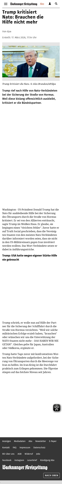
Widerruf (29, 454)
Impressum (25, 447)
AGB (20, 454)
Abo (42, 4)
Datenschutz (39, 447)
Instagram (19, 460)
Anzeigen (6, 441)
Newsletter (40, 441)
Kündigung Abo (47, 460)
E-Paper (52, 441)
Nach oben (51, 475)
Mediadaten (19, 441)
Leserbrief (32, 460)
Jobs (38, 454)
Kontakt (6, 447)
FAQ (14, 447)
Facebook (6, 460)
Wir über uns (8, 454)
